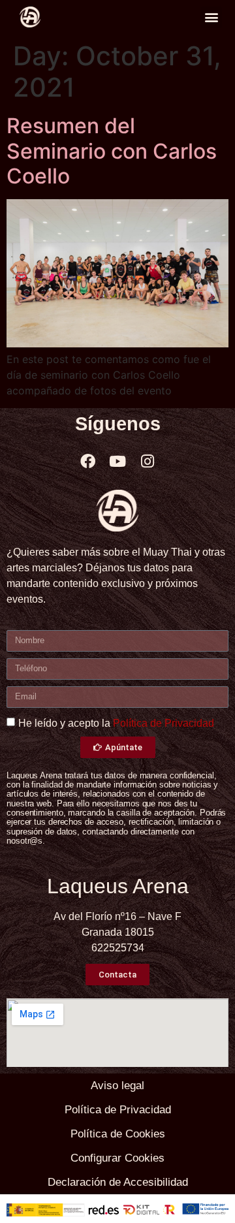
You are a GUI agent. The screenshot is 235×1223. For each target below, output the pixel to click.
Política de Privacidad (163, 722)
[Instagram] (148, 462)
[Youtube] (117, 462)
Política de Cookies (117, 1134)
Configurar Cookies (117, 1158)
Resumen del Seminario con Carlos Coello (112, 151)
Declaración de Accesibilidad (118, 1182)
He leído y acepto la (116, 722)
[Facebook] (87, 462)
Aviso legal (117, 1085)
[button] (211, 17)
